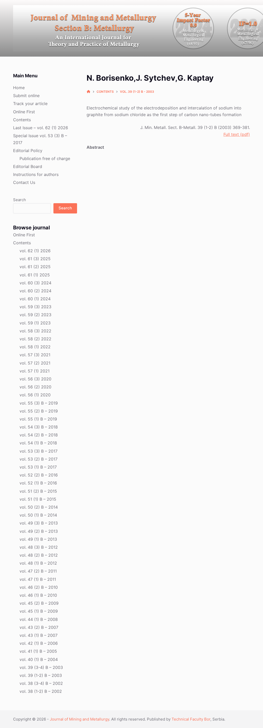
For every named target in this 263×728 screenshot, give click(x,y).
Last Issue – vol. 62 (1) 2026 (40, 127)
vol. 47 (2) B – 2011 (38, 571)
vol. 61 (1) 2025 (35, 274)
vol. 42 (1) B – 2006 (39, 643)
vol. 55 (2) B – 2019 (39, 411)
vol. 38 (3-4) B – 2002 (41, 683)
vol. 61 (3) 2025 (35, 258)
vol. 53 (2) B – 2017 (39, 459)
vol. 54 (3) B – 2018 (39, 427)
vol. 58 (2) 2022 (35, 338)
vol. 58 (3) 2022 (35, 330)
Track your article (30, 103)
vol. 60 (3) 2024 (35, 282)
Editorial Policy (27, 150)
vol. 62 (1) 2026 (35, 250)
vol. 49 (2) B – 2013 (39, 531)
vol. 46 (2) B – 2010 (39, 587)
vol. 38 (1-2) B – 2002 (41, 691)
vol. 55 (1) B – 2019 (38, 419)
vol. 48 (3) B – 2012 (39, 547)
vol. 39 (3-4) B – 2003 (41, 667)
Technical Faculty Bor (191, 719)
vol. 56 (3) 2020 (35, 378)
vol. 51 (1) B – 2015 (38, 499)
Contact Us (24, 182)
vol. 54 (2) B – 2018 (39, 434)
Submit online (26, 95)
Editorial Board (27, 166)
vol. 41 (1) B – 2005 (38, 651)
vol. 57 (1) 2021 (35, 371)
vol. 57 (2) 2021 (35, 363)
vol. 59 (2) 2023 (35, 314)
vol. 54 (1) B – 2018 (38, 442)
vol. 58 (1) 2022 (35, 346)
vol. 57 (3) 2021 (35, 354)
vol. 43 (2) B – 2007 (39, 627)
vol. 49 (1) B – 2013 (38, 539)
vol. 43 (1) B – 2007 (39, 635)
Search (19, 199)
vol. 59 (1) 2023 (35, 322)
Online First (24, 111)
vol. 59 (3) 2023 (35, 306)
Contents (22, 119)
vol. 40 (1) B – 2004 (39, 659)
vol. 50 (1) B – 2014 (38, 515)
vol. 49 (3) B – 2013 (39, 523)
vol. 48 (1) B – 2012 (38, 563)
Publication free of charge (45, 158)
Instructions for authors (36, 174)
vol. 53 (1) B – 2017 (38, 467)
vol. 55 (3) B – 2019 (39, 403)
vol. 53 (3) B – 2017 (39, 451)
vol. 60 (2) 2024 (35, 290)
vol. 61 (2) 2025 (35, 266)
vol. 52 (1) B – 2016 (38, 483)
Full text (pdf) (236, 134)
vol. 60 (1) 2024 (35, 298)
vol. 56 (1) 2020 (35, 394)
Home (19, 87)
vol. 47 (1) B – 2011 (38, 579)
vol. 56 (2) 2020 (35, 386)
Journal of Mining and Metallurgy (79, 719)
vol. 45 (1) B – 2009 (39, 611)
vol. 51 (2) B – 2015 (38, 491)
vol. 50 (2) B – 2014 (39, 507)
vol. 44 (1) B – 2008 (39, 619)
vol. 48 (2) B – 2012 (39, 555)
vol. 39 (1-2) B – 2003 (41, 675)
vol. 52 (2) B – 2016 (39, 475)
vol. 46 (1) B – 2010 (38, 595)
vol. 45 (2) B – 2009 (39, 603)
